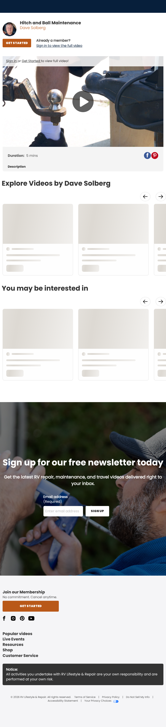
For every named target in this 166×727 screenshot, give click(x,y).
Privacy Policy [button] (111, 697)
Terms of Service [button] (85, 697)
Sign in (12, 61)
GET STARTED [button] (17, 43)
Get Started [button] (31, 606)
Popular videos (17, 634)
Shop (8, 650)
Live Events (14, 639)
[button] (59, 43)
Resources (13, 644)
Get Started (31, 61)
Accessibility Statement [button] (63, 701)
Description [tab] (17, 167)
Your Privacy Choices (97, 701)
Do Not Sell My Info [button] (138, 697)
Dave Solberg (33, 28)
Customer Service (20, 655)
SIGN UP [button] (97, 511)
